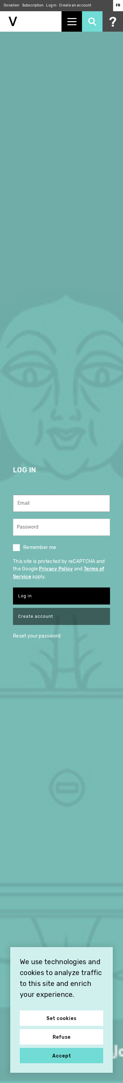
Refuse (62, 1037)
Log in (51, 5)
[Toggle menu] (72, 21)
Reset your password (37, 636)
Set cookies (61, 1018)
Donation (11, 5)
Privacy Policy (56, 569)
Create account (35, 616)
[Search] (92, 21)
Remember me (39, 547)
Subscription (33, 5)
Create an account (75, 5)
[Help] (112, 21)
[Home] (31, 21)
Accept (61, 1056)
